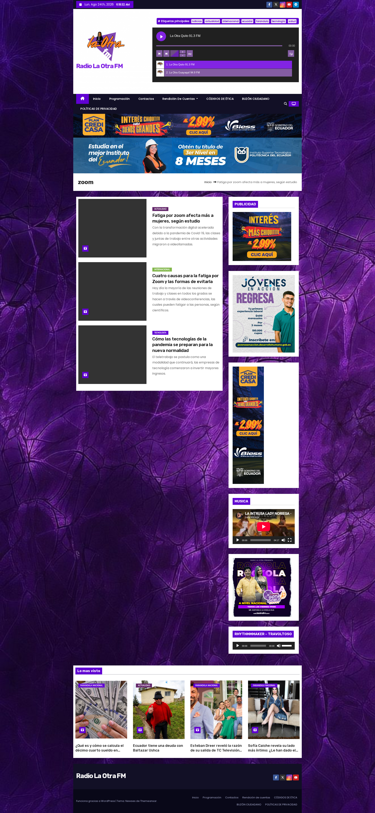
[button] (285, 104)
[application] (264, 526)
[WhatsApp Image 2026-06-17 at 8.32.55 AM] (262, 236)
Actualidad (160, 208)
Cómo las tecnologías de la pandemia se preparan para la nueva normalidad (182, 344)
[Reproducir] (238, 540)
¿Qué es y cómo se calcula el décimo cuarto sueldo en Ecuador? (99, 750)
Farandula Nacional (91, 685)
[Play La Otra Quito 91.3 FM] (161, 36)
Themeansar (148, 801)
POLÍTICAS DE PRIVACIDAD (98, 109)
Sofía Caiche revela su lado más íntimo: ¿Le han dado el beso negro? (272, 750)
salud (292, 21)
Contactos (146, 99)
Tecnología (160, 332)
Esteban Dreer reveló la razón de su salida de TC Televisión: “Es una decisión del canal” (216, 750)
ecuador (247, 21)
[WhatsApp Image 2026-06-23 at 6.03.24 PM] (187, 155)
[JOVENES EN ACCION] (264, 313)
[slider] (287, 645)
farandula (262, 21)
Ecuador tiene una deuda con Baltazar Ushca (158, 748)
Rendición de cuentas (179, 99)
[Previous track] (159, 53)
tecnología (278, 21)
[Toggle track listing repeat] (190, 53)
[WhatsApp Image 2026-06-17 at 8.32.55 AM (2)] (248, 425)
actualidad (212, 21)
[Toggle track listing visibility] (291, 53)
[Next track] (166, 53)
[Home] (82, 99)
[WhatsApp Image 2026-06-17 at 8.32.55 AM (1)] (187, 125)
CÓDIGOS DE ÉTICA (220, 99)
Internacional (162, 269)
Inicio (97, 99)
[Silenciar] (283, 540)
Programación (119, 99)
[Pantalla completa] (290, 540)
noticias (197, 21)
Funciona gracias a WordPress (96, 801)
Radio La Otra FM (99, 66)
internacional (231, 21)
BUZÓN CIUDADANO (256, 99)
